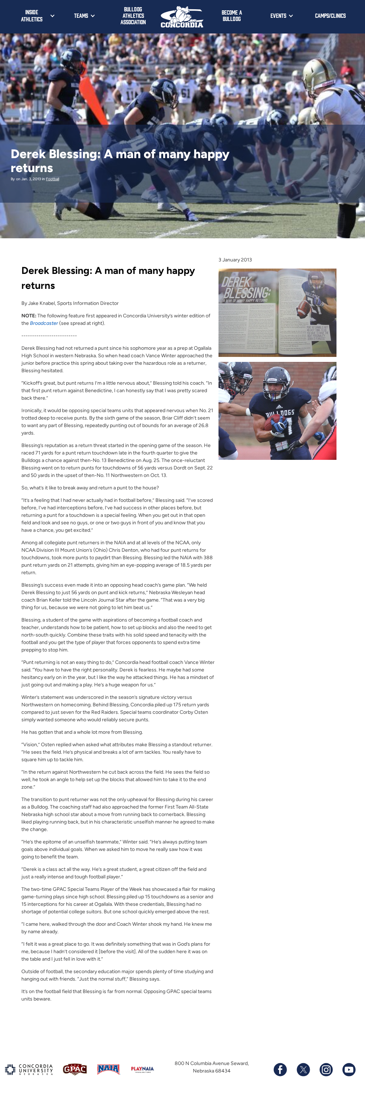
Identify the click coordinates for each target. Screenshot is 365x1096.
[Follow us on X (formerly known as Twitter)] (303, 1069)
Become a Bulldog (232, 15)
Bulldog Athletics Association (133, 15)
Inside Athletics (31, 15)
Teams (81, 15)
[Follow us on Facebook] (280, 1069)
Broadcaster (44, 323)
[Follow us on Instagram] (325, 1069)
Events (278, 15)
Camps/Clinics (330, 15)
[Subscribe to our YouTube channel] (348, 1069)
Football (52, 179)
